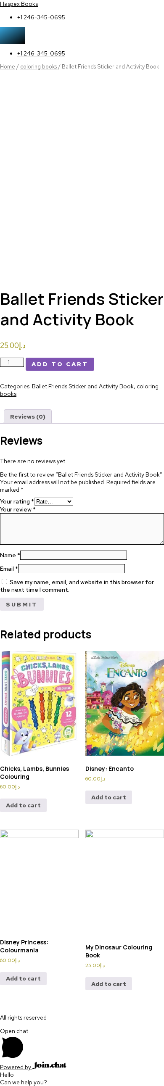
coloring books (38, 66)
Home (7, 66)
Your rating (17, 501)
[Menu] (12, 35)
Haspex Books (19, 4)
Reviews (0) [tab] (27, 416)
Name (10, 555)
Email (9, 568)
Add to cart (60, 364)
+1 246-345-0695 (41, 17)
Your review (18, 509)
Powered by (16, 1067)
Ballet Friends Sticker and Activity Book (83, 386)
